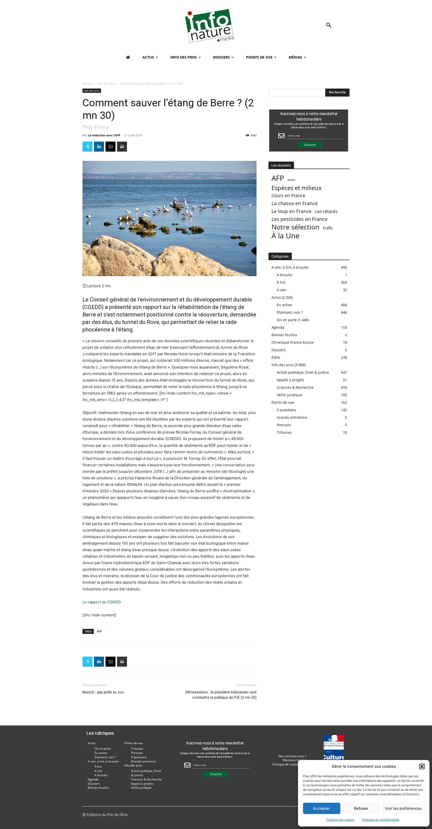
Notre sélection (296, 226)
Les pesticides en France (300, 219)
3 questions (286, 409)
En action (284, 304)
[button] (422, 766)
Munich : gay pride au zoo (103, 692)
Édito (276, 357)
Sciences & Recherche (295, 387)
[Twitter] (87, 147)
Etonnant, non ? (290, 312)
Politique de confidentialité (380, 819)
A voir (281, 289)
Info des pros (106, 83)
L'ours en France (288, 195)
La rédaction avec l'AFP (104, 135)
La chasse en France (295, 203)
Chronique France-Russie (293, 342)
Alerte (291, 180)
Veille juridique (289, 394)
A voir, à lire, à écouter (290, 267)
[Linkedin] (99, 147)
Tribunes (284, 432)
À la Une (286, 235)
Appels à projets (290, 379)
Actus (276, 297)
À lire (281, 282)
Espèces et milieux (297, 187)
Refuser (361, 808)
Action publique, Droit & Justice (303, 372)
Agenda (278, 327)
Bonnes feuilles (284, 334)
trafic (328, 227)
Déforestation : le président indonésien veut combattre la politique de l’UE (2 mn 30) (220, 695)
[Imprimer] (122, 147)
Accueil (87, 83)
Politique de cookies (340, 819)
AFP (99, 631)
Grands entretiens (292, 417)
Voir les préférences (403, 808)
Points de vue (283, 402)
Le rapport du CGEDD (101, 602)
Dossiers (279, 349)
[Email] (111, 147)
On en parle (287, 319)
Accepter (321, 808)
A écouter (285, 274)
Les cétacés (326, 211)
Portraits (284, 425)
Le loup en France (292, 211)
